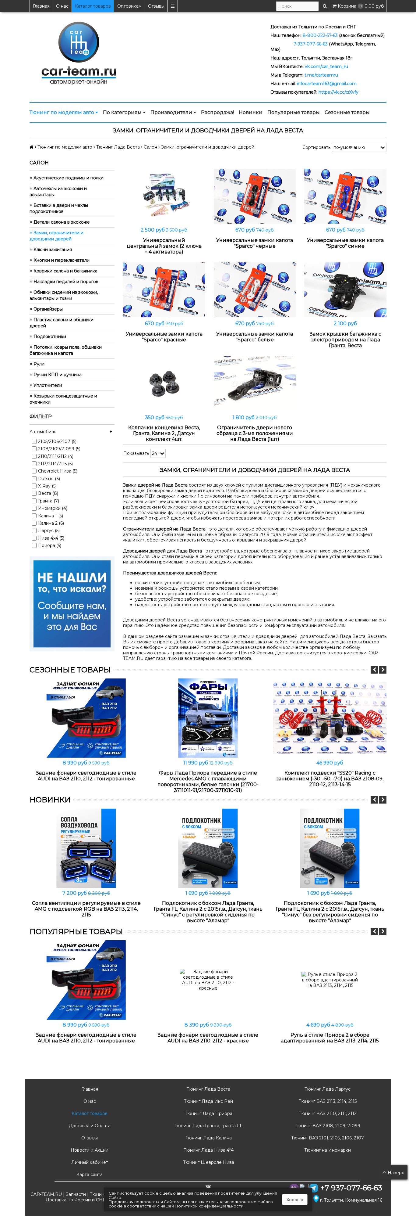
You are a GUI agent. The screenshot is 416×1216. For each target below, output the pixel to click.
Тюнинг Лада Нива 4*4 (208, 1150)
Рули (38, 364)
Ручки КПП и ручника (57, 374)
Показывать (136, 453)
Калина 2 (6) (51, 523)
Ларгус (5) (49, 530)
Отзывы (156, 6)
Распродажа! (217, 112)
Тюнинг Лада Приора (208, 1113)
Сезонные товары (347, 112)
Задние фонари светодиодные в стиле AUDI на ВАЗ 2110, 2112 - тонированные (86, 776)
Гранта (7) (48, 500)
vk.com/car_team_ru (326, 66)
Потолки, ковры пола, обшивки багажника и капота (66, 350)
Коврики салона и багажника (64, 271)
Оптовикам (129, 6)
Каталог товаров (93, 6)
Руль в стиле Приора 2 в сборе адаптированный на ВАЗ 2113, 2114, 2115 (330, 1038)
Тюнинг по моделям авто (62, 112)
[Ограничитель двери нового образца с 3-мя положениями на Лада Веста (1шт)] (255, 383)
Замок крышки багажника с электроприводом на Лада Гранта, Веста (345, 339)
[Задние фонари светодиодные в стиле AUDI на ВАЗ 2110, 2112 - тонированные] (86, 718)
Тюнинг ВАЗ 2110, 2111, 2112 (327, 1113)
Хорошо (295, 1199)
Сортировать (316, 147)
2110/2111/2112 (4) (55, 456)
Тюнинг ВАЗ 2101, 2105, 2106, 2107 (327, 1138)
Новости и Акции (88, 1150)
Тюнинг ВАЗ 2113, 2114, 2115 (327, 1101)
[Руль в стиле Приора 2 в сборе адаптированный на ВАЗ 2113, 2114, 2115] (329, 980)
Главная (41, 6)
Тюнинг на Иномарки (327, 1150)
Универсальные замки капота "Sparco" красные (164, 337)
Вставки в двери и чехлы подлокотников (59, 208)
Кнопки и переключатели (61, 260)
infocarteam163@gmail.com (327, 83)
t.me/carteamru (321, 75)
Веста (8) (48, 493)
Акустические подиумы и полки (68, 178)
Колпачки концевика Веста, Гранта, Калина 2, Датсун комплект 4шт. (164, 433)
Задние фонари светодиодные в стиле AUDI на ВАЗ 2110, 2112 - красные (208, 1038)
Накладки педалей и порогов (65, 281)
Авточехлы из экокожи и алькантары (58, 191)
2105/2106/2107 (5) (57, 441)
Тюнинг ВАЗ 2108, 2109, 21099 (327, 1125)
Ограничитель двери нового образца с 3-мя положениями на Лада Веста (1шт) (255, 433)
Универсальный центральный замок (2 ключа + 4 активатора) (164, 246)
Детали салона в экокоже (61, 222)
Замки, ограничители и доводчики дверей (56, 236)
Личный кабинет (89, 1162)
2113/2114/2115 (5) (55, 463)
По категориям (123, 112)
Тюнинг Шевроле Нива (208, 1162)
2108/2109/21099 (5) (59, 448)
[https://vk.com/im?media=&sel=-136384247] (72, 603)
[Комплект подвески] (329, 718)
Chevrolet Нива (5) (57, 471)
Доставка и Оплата (89, 1125)
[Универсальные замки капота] (255, 196)
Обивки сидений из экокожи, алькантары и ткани (64, 295)
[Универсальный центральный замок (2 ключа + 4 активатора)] (164, 196)
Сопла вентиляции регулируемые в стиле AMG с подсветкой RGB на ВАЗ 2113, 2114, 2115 (86, 909)
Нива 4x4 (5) (51, 538)
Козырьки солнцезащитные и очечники (63, 399)
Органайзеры (47, 309)
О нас (62, 6)
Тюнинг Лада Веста (207, 1089)
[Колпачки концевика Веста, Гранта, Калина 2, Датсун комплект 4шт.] (164, 383)
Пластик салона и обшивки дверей (61, 323)
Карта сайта (89, 1174)
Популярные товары (293, 112)
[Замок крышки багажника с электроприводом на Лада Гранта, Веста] (345, 290)
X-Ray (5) (47, 486)
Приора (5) (49, 545)
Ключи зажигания (52, 249)
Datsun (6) (49, 478)
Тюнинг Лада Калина (208, 1138)
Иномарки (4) (52, 508)
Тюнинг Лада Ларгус (327, 1089)
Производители (171, 112)
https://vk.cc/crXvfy (338, 92)
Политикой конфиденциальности (209, 1205)
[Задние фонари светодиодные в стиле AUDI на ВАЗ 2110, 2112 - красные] (208, 980)
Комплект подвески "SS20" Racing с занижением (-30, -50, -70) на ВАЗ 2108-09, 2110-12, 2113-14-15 (329, 778)
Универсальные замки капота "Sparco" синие (345, 243)
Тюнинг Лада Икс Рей (208, 1101)
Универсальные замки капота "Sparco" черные (254, 243)
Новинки (251, 112)
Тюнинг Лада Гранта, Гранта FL (207, 1125)
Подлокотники (49, 336)
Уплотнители (47, 385)
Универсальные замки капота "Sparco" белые (254, 337)
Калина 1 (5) (50, 515)
